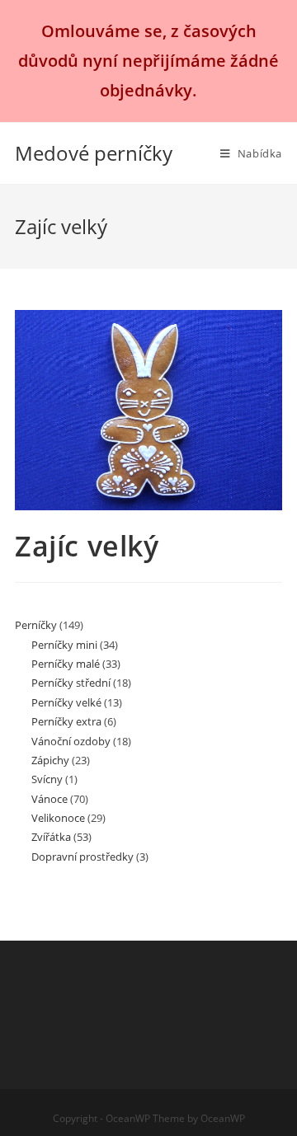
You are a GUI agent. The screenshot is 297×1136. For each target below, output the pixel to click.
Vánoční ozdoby (71, 741)
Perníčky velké (66, 702)
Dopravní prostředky (82, 856)
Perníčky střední (71, 682)
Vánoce (49, 798)
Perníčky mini (64, 644)
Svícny (47, 779)
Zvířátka (51, 836)
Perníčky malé (65, 663)
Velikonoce (58, 817)
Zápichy (50, 760)
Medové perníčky (93, 153)
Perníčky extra (66, 721)
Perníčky (36, 624)
